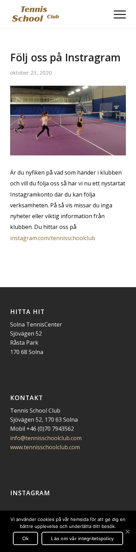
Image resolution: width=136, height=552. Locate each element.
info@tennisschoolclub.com (46, 438)
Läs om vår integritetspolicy (82, 538)
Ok (25, 538)
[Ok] (127, 531)
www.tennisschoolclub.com (45, 447)
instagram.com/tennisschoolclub (52, 238)
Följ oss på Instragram (65, 57)
